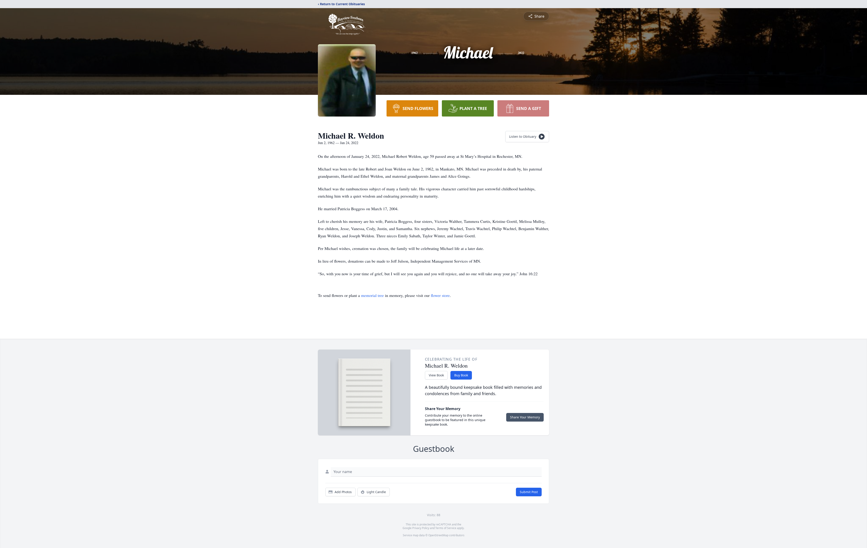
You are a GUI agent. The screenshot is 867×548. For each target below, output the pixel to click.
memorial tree (372, 295)
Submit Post (529, 492)
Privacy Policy (420, 528)
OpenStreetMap (438, 535)
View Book (436, 375)
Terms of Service (445, 528)
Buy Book (461, 375)
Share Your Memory (525, 417)
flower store (440, 295)
